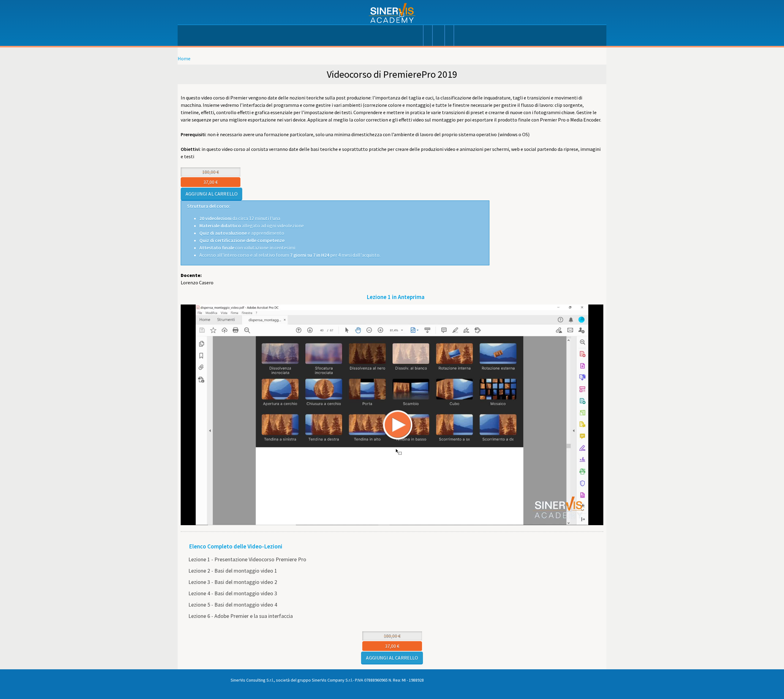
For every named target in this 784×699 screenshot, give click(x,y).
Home (184, 58)
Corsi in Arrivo (448, 37)
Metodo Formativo (418, 37)
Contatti (458, 37)
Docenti (427, 37)
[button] (376, 396)
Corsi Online (438, 37)
